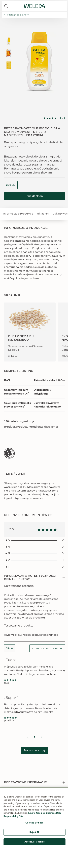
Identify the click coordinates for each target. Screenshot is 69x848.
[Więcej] (9, 453)
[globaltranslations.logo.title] (34, 6)
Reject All (34, 832)
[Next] (41, 737)
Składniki (43, 213)
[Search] (6, 6)
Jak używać (60, 213)
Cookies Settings (34, 823)
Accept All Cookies (34, 841)
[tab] (8, 41)
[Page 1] (8, 41)
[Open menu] (63, 6)
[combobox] (10, 185)
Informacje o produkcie (18, 213)
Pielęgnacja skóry (18, 15)
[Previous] (27, 737)
